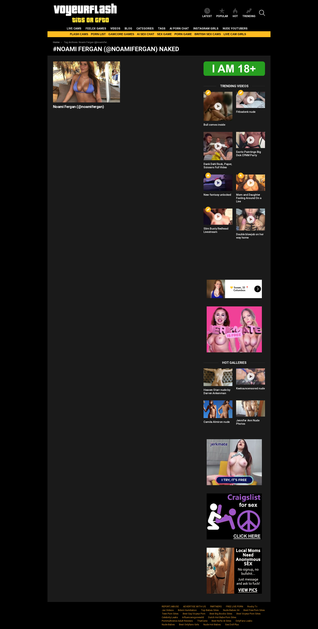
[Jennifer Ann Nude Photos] (250, 408)
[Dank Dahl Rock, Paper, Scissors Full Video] (218, 146)
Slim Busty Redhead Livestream (216, 230)
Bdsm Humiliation (187, 610)
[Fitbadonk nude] (250, 100)
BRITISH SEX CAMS (208, 34)
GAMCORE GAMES (121, 34)
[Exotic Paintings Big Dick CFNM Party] (250, 140)
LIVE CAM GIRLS (235, 34)
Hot (235, 16)
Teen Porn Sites (170, 613)
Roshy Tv (252, 606)
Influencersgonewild (193, 617)
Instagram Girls (205, 28)
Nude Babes (168, 624)
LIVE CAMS (74, 28)
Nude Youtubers (235, 28)
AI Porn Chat (179, 28)
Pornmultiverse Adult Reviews (177, 620)
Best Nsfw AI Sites (221, 620)
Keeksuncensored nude (250, 388)
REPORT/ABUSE (170, 606)
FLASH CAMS (79, 34)
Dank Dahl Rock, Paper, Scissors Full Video (218, 165)
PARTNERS (216, 606)
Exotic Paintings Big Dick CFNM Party (248, 153)
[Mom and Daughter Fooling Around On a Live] (250, 183)
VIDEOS (115, 28)
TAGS (161, 28)
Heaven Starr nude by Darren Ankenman (217, 391)
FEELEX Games (96, 28)
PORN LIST (98, 34)
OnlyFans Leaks (244, 620)
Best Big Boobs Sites (221, 613)
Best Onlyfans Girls (189, 624)
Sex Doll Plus (232, 624)
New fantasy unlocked (217, 194)
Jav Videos (168, 610)
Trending (248, 16)
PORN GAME (183, 34)
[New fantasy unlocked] (218, 183)
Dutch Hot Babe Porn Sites (222, 617)
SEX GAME (164, 34)
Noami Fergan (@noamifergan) (78, 106)
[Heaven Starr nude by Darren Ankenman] (218, 377)
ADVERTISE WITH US (194, 606)
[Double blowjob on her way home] (250, 219)
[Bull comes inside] (218, 106)
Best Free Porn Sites (254, 610)
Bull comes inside (214, 124)
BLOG (128, 28)
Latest (207, 16)
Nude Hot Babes (212, 624)
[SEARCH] (262, 12)
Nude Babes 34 (231, 610)
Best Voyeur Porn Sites (248, 613)
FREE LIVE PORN (234, 606)
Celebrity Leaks (170, 617)
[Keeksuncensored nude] (250, 376)
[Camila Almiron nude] (218, 409)
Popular (222, 16)
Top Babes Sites (210, 610)
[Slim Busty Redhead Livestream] (218, 217)
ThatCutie (202, 620)
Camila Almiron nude (217, 422)
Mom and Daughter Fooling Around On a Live (249, 198)
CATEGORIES (145, 28)
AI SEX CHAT (145, 34)
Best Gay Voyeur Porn (194, 613)
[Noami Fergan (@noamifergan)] (86, 81)
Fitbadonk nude (245, 111)
